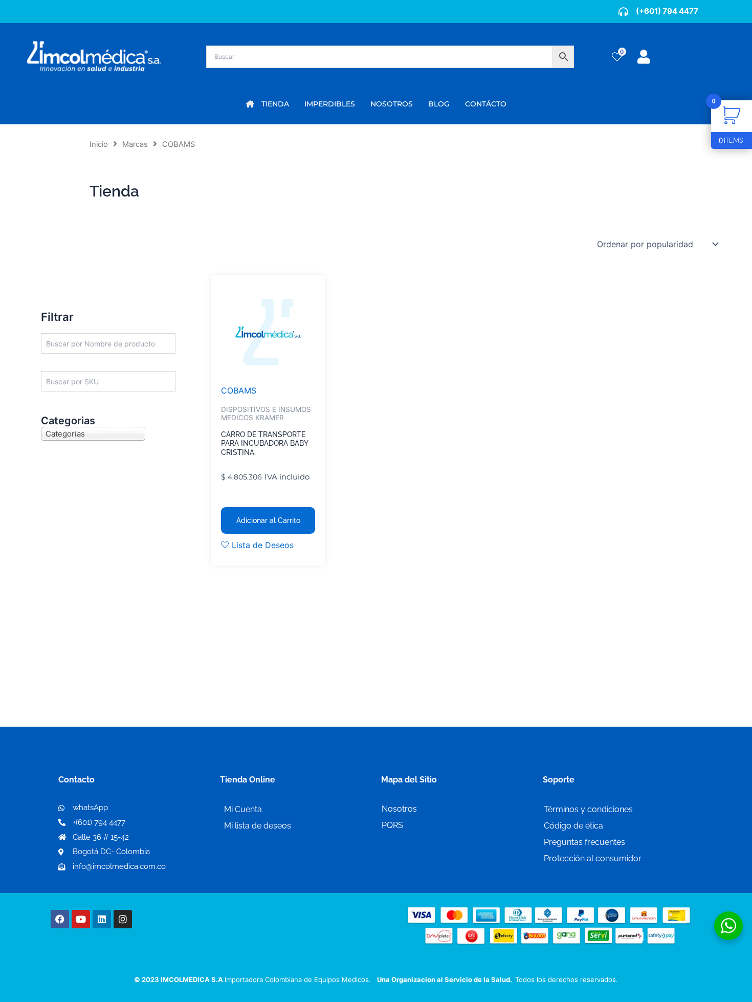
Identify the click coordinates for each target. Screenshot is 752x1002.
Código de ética (573, 826)
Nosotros (399, 809)
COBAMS (238, 390)
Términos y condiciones (588, 809)
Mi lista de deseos (257, 826)
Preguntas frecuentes (584, 842)
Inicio (99, 144)
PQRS (392, 825)
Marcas (135, 144)
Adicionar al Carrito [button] (268, 520)
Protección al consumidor (593, 858)
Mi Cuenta (243, 809)
